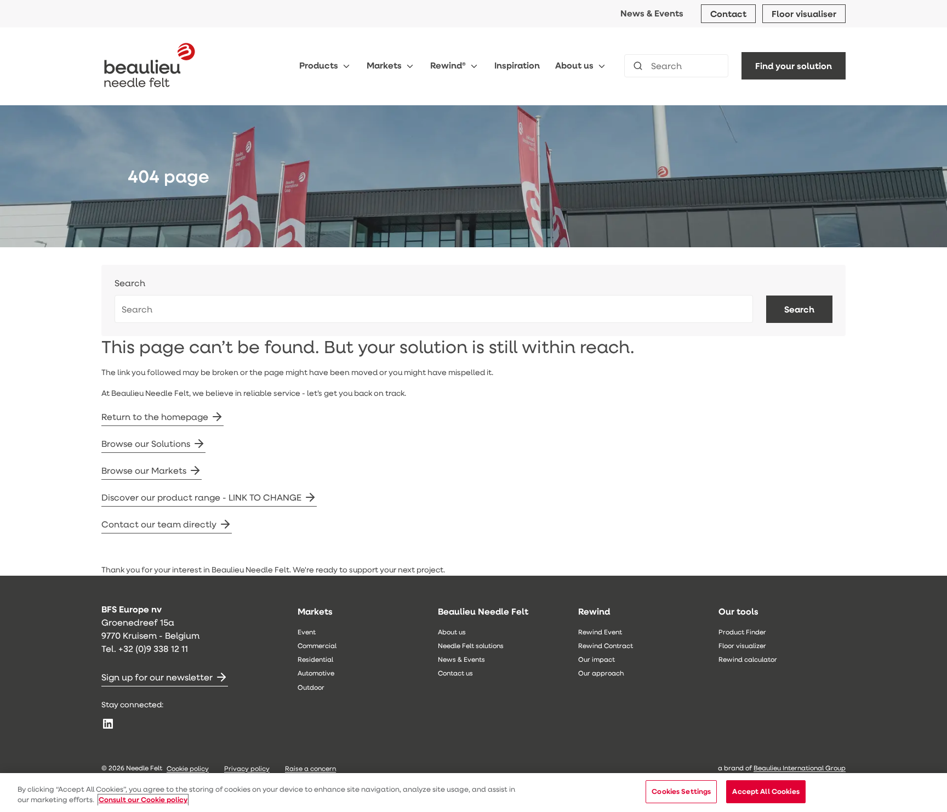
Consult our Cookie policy (143, 800)
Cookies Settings (681, 791)
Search (130, 283)
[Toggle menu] (346, 66)
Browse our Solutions (145, 443)
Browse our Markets (143, 470)
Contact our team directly (158, 524)
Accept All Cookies (765, 791)
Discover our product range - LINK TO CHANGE (201, 497)
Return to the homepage (154, 416)
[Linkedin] (108, 723)
